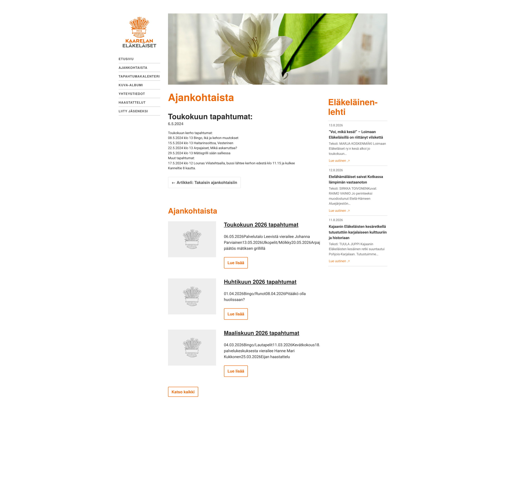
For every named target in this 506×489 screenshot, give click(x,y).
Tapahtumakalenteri (139, 76)
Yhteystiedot (132, 93)
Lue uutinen (337, 161)
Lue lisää (236, 263)
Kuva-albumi (131, 85)
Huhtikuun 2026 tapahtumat (260, 281)
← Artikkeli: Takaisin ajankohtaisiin (204, 182)
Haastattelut (132, 102)
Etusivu (126, 59)
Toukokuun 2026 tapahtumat (261, 224)
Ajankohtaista (133, 67)
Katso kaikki (183, 392)
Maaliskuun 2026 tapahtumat (261, 333)
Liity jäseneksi (133, 111)
